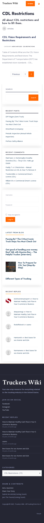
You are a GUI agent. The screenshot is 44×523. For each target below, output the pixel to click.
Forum (39, 514)
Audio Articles (17, 46)
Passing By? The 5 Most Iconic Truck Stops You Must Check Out (21, 240)
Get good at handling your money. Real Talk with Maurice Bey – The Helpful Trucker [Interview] (22, 252)
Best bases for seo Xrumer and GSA (15, 449)
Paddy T (9, 167)
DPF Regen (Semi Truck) (15, 117)
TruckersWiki (10, 174)
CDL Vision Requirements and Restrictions (19, 38)
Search (9, 89)
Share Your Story (8, 491)
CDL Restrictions (29, 46)
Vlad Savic (9, 158)
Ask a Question (7, 488)
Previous (16, 74)
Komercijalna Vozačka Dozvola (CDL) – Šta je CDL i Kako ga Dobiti (20, 160)
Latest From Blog (15, 232)
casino (28, 325)
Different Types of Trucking (18, 278)
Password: (9, 205)
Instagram (6, 407)
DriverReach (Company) (14, 129)
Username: (9, 195)
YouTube (5, 410)
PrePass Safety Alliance (14, 141)
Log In (10, 219)
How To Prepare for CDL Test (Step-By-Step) (27, 265)
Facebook (6, 404)
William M (9, 181)
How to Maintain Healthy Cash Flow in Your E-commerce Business (26, 301)
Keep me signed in (14, 215)
